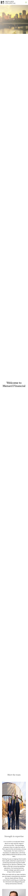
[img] (14, 17)
